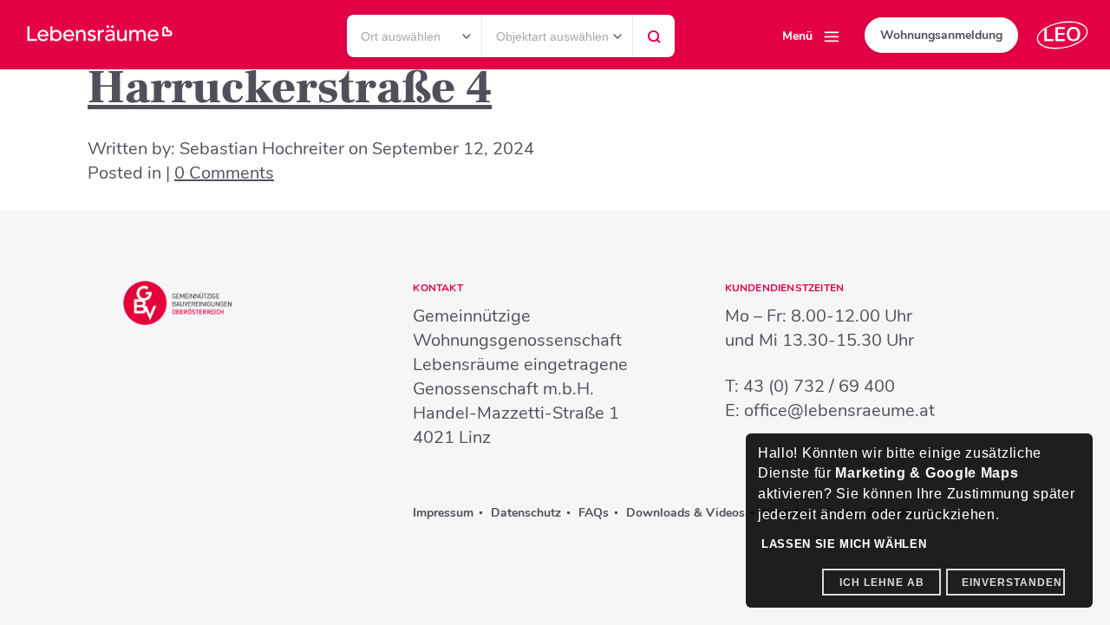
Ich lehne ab (881, 582)
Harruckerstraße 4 (290, 88)
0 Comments (224, 173)
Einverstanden (1012, 582)
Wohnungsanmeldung (941, 35)
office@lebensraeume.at (839, 410)
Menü (797, 36)
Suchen (654, 41)
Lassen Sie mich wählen (843, 543)
